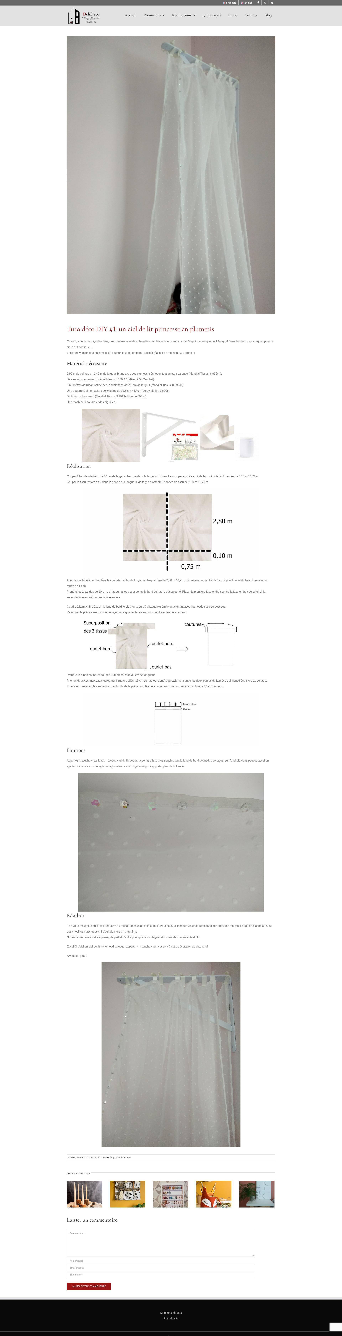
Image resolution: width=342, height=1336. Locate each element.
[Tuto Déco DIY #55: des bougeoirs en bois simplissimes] (84, 1193)
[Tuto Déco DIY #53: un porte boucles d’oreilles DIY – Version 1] (170, 1193)
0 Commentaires (123, 1157)
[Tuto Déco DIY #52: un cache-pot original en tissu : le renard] (213, 1193)
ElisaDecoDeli (78, 1157)
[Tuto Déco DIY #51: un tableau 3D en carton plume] (256, 1193)
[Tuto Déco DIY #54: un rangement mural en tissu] (127, 1193)
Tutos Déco (106, 1157)
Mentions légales (171, 1312)
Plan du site (171, 1318)
